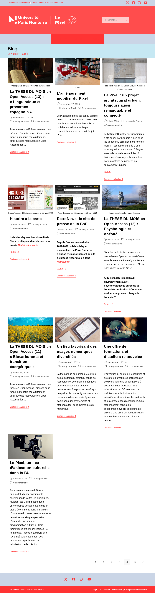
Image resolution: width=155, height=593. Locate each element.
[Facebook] (74, 579)
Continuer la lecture (19, 152)
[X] (66, 579)
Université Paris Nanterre (19, 3)
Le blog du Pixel (21, 121)
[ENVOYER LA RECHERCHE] (126, 20)
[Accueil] (9, 54)
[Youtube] (89, 579)
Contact (106, 589)
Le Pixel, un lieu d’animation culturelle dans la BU (30, 468)
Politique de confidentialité (135, 589)
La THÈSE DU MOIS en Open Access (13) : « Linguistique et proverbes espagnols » (30, 101)
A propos (97, 589)
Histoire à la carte (26, 219)
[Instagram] (81, 579)
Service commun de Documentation (47, 3)
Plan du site (117, 589)
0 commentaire (42, 121)
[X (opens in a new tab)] (126, 2)
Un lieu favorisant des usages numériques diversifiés (77, 351)
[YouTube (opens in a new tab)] (144, 2)
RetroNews (63, 261)
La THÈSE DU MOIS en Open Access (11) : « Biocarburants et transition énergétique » (30, 356)
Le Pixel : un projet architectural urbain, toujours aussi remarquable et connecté (122, 105)
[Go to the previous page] (96, 562)
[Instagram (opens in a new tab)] (138, 2)
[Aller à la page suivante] (143, 562)
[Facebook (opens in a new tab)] (132, 2)
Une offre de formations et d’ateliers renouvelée (123, 351)
